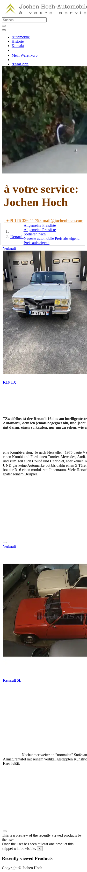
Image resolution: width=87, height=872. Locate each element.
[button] (35, 234)
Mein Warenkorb (24, 55)
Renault (17, 236)
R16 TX (9, 382)
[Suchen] (4, 26)
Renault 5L (12, 680)
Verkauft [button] (9, 248)
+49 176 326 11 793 (23, 220)
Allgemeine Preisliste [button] (40, 225)
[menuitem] (21, 37)
